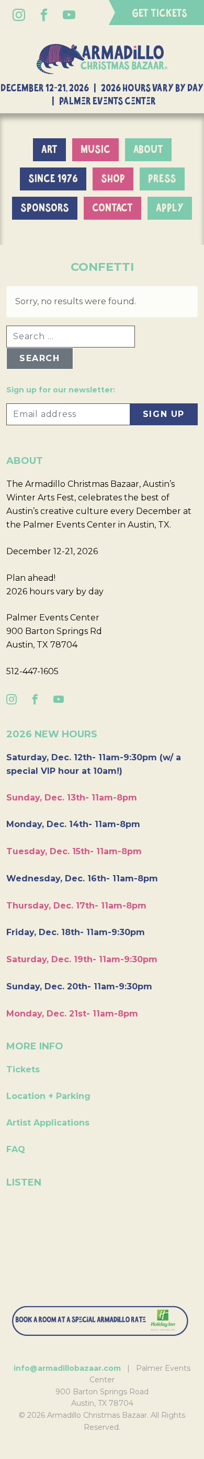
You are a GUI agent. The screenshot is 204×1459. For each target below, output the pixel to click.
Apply (170, 208)
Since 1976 (53, 179)
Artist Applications (47, 1123)
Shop (113, 179)
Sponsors (44, 208)
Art (49, 149)
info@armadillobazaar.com (67, 1368)
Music (95, 149)
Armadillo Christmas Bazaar (102, 59)
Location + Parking (48, 1096)
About (148, 149)
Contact (112, 208)
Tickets (23, 1069)
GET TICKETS (159, 13)
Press (162, 179)
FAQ (15, 1149)
